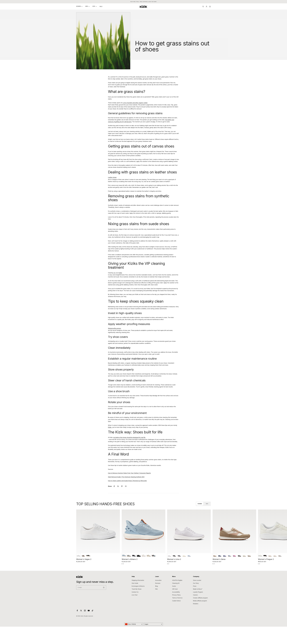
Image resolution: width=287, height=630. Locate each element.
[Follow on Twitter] (81, 611)
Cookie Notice (176, 601)
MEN (86, 6)
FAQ (156, 589)
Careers (195, 595)
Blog (156, 586)
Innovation (158, 580)
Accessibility (176, 592)
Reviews (157, 583)
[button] (78, 555)
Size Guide (135, 583)
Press (194, 586)
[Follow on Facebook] (77, 611)
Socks (174, 586)
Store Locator (197, 580)
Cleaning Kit (175, 583)
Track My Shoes (136, 589)
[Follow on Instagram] (85, 611)
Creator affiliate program (200, 598)
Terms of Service (177, 598)
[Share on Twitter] (118, 486)
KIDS (93, 6)
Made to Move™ (197, 589)
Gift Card (175, 589)
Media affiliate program (200, 601)
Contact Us (135, 592)
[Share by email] (125, 486)
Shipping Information (138, 580)
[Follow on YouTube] (89, 611)
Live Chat (134, 595)
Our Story (196, 583)
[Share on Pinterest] (121, 486)
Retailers (195, 603)
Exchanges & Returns (138, 586)
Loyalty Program (198, 592)
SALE (101, 6)
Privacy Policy (176, 595)
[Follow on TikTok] (92, 611)
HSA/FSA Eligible (177, 580)
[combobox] (133, 624)
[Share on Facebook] (114, 486)
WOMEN (78, 6)
